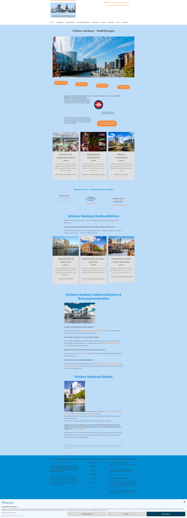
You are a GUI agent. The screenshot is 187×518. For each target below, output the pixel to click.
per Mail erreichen (118, 200)
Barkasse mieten (81, 353)
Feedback (111, 471)
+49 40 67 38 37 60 (124, 5)
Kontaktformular (118, 205)
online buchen (91, 203)
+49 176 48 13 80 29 (111, 5)
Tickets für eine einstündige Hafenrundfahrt (91, 331)
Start (52, 22)
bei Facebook (127, 471)
